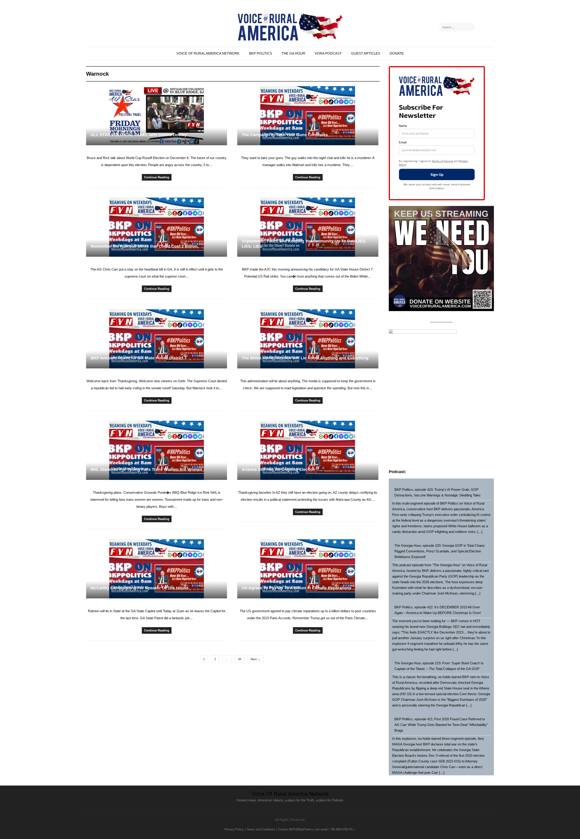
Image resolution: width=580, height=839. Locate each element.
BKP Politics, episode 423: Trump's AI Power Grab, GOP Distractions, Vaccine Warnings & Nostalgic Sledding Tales (437, 492)
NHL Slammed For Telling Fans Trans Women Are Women (146, 469)
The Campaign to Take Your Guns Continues (285, 135)
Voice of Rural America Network (207, 53)
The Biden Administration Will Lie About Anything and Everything (305, 358)
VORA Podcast (328, 53)
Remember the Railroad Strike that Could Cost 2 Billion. (144, 246)
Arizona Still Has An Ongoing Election (278, 469)
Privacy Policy (234, 829)
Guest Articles (365, 53)
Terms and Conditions (260, 829)
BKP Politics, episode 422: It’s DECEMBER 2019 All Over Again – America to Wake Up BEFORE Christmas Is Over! (437, 610)
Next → (256, 659)
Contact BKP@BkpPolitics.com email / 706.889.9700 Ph (315, 829)
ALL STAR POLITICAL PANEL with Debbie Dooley (139, 135)
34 (239, 659)
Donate (397, 53)
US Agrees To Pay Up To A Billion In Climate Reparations (296, 588)
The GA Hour (293, 53)
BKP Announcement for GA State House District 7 (139, 358)
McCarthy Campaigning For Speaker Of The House (139, 588)
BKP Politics (260, 53)
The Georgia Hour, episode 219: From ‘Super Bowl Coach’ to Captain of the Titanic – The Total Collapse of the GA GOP (438, 666)
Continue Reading (156, 177)
